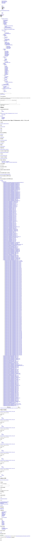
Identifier (5, 60)
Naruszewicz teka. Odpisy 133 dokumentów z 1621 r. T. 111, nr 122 (13, 347)
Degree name (8, 46)
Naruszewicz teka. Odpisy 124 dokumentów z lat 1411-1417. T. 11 (11, 189)
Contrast (3, 7)
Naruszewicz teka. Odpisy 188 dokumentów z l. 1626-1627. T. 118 (11, 359)
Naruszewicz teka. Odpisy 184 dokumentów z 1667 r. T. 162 (10, 390)
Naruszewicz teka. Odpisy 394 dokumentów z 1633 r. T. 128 (10, 366)
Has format (6, 68)
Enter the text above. (6, 104)
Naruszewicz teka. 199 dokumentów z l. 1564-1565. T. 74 (10, 233)
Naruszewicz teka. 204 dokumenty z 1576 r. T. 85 (9, 241)
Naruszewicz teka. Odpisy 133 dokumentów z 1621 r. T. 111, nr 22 (13, 276)
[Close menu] (0, 11)
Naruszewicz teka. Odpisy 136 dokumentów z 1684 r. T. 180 (10, 400)
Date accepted (6, 52)
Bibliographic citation (7, 62)
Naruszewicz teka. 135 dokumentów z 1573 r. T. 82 (9, 239)
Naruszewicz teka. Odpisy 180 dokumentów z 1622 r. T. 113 (10, 356)
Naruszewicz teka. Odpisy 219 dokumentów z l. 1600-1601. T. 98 (11, 250)
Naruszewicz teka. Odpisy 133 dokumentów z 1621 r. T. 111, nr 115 (13, 342)
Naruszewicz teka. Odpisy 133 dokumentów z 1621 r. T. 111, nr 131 (13, 353)
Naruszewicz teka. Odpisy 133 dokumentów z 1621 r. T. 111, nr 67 (13, 308)
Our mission (4, 86)
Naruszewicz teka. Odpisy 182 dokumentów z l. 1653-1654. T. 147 (11, 379)
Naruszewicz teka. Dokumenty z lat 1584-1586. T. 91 (10, 245)
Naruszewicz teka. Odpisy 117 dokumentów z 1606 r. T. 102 (10, 253)
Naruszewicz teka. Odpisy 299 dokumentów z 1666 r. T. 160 (10, 388)
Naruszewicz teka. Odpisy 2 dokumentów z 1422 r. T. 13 (10, 190)
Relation (5, 64)
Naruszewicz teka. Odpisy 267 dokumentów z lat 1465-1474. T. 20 (11, 195)
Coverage (5, 37)
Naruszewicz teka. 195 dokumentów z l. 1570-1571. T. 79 (10, 237)
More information (9, 537)
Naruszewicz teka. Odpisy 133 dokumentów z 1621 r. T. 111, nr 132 (13, 354)
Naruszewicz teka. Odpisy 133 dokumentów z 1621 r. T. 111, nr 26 (13, 279)
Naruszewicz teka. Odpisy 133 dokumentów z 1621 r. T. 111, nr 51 (13, 297)
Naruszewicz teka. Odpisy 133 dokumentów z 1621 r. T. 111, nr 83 (13, 319)
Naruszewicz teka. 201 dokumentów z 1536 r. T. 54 (9, 219)
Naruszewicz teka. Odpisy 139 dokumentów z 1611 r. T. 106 (10, 256)
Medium (6, 59)
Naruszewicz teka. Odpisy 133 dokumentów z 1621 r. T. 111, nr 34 (13, 285)
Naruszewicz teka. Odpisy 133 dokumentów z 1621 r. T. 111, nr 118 (13, 344)
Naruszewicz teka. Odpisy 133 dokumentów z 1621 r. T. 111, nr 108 (13, 337)
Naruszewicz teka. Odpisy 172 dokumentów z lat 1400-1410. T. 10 (11, 188)
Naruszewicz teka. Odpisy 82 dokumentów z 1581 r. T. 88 (10, 243)
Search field (1, 93)
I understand (12, 537)
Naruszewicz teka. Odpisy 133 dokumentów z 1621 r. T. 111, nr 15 (13, 271)
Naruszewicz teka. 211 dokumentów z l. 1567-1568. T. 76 (10, 235)
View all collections (4, 517)
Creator (4, 34)
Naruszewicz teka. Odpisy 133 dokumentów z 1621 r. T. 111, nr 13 (13, 270)
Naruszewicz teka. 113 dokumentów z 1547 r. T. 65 (9, 227)
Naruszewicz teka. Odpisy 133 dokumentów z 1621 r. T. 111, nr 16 (13, 272)
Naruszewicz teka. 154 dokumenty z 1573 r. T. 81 (9, 238)
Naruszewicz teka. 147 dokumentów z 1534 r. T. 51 (9, 217)
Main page (2, 508)
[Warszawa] (1, 134)
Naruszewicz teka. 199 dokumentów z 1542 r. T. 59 (9, 223)
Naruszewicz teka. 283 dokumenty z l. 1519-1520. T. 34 (10, 205)
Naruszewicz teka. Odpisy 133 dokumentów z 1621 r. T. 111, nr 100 (13, 331)
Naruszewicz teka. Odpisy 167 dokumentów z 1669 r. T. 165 (10, 392)
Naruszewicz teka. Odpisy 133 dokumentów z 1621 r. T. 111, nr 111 (13, 339)
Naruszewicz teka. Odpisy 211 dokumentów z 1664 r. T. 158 (10, 387)
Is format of (6, 69)
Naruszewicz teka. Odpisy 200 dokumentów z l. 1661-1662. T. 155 (11, 385)
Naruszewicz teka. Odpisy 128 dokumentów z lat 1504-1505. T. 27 (11, 200)
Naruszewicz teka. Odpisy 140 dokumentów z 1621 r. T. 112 (10, 355)
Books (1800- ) (4, 512)
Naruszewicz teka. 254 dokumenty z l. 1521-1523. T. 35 (10, 206)
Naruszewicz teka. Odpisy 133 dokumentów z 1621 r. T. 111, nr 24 (13, 278)
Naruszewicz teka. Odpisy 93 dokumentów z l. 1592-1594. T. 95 (11, 248)
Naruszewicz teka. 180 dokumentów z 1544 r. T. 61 (9, 224)
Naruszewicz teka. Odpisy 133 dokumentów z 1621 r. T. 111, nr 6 (13, 265)
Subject (5, 35)
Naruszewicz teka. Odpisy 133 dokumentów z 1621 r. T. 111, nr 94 (13, 327)
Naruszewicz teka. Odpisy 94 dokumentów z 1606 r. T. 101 (10, 252)
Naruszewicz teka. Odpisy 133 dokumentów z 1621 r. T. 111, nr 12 (13, 269)
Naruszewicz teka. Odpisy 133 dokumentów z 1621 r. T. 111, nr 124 (13, 348)
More (1, 476)
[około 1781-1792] (2, 126)
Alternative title (7, 32)
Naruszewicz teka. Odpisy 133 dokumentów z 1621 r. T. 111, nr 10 (13, 268)
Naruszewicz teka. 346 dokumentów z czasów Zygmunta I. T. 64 (11, 226)
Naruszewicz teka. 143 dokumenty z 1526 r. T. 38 (9, 208)
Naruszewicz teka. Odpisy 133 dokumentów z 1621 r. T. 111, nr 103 (13, 333)
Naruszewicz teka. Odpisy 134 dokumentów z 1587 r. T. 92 (10, 246)
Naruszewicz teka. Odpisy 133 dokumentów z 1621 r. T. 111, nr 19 (13, 274)
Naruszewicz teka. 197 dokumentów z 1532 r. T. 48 (9, 215)
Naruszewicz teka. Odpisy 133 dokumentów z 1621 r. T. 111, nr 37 (13, 287)
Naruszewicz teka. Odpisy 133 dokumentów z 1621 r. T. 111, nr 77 (13, 315)
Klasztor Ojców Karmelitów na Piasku (10, 29)
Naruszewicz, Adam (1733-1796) (4, 123)
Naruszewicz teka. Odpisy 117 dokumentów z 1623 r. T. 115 (10, 357)
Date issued (6, 53)
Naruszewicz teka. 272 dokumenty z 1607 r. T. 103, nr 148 (7, 411)
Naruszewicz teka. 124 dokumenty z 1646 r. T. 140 (9, 374)
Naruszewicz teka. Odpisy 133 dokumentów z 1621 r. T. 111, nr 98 (13, 330)
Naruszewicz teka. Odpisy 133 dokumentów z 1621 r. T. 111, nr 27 (13, 280)
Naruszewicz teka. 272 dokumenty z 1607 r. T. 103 (9, 254)
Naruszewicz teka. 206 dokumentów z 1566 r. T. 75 (9, 234)
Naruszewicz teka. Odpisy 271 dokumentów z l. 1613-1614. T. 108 (11, 257)
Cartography (3, 514)
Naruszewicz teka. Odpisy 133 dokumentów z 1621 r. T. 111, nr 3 (13, 263)
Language (4, 63)
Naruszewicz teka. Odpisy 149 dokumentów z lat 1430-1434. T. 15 (11, 192)
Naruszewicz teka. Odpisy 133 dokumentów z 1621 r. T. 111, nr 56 (13, 300)
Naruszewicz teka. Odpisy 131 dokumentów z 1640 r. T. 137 (10, 372)
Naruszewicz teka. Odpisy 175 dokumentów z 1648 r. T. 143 (10, 376)
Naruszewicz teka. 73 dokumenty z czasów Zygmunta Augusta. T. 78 (12, 236)
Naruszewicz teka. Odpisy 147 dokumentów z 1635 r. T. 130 (10, 367)
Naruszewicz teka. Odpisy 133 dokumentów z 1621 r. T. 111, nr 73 (13, 312)
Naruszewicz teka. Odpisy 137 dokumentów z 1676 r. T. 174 (10, 398)
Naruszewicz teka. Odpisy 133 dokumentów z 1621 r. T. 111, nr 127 (13, 350)
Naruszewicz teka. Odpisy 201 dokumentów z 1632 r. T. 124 (10, 363)
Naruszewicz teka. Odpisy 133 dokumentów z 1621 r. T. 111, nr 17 (13, 273)
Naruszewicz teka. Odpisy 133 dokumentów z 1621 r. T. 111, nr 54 (13, 299)
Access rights (6, 76)
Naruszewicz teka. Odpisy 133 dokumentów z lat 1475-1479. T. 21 (11, 196)
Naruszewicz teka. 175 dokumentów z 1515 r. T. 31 (9, 203)
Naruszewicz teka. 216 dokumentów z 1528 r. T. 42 (9, 211)
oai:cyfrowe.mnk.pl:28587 (3, 140)
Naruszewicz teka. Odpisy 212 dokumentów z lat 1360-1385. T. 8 (11, 187)
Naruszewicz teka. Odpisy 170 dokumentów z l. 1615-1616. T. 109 (11, 258)
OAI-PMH (1, 180)
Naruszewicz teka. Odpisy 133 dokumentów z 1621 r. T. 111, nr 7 (13, 266)
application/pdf (2, 137)
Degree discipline (9, 47)
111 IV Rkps (1, 143)
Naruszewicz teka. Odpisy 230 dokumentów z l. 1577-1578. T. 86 (11, 242)
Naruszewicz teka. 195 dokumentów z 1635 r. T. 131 (10, 368)
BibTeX (3, 111)
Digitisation (6, 81)
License (6, 77)
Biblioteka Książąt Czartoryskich (4, 152)
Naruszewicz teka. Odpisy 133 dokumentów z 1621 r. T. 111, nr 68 (13, 309)
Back (1, 16)
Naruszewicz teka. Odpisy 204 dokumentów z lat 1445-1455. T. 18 (11, 194)
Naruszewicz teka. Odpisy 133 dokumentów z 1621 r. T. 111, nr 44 (13, 292)
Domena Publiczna (2, 146)
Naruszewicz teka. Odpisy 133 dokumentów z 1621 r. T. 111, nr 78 (13, 316)
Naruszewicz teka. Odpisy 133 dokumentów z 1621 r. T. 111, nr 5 (13, 264)
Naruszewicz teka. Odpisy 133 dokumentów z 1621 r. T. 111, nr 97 (13, 329)
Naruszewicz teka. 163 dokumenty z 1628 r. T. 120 (9, 360)
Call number (6, 61)
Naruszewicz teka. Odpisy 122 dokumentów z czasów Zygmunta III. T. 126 (12, 364)
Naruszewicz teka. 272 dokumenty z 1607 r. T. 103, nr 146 (7, 427)
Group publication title (8, 33)
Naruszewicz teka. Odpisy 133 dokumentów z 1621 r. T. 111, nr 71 (13, 311)
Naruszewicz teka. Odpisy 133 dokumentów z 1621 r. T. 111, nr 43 (13, 291)
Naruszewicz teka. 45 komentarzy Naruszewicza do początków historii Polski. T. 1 (13, 182)
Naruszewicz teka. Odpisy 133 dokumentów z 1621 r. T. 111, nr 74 (13, 313)
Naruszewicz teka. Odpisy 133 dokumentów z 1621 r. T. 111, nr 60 (13, 303)
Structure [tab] (3, 118)
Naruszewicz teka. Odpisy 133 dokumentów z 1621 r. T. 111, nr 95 (13, 328)
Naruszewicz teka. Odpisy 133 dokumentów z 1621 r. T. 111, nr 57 (13, 301)
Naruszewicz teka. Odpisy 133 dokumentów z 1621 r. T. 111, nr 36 (13, 286)
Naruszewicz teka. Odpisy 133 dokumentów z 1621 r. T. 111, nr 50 (13, 296)
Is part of (6, 66)
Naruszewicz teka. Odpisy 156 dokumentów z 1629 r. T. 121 (10, 361)
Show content (3, 114)
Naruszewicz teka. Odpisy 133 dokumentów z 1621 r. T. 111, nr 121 (13, 346)
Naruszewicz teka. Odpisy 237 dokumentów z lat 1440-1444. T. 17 (11, 193)
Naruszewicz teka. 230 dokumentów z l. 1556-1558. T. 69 (10, 230)
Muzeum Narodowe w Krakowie (4, 149)
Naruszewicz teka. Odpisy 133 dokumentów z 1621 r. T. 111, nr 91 (13, 325)
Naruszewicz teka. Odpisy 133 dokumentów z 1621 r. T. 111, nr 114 (13, 341)
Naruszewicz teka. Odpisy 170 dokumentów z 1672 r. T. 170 (10, 395)
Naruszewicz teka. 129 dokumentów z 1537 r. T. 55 (9, 220)
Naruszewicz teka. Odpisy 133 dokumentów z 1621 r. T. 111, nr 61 (13, 304)
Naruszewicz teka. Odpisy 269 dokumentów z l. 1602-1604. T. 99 (11, 251)
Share (2, 15)
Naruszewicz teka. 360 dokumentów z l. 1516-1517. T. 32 (10, 204)
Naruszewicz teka (4, 181)
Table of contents (7, 42)
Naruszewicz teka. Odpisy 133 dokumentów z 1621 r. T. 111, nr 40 (13, 289)
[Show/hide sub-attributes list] (3, 60)
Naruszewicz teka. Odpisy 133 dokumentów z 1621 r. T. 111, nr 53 (13, 298)
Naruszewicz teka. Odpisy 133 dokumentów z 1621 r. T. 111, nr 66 (13, 307)
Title (4, 31)
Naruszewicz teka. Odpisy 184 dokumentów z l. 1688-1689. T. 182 (11, 401)
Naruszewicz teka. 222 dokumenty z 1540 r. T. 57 (9, 221)
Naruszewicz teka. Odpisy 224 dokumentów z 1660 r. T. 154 (10, 384)
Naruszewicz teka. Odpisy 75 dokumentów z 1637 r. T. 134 (10, 370)
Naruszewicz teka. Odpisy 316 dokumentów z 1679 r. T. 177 (10, 405)
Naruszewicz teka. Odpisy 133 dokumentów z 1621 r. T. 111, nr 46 (13, 293)
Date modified (7, 54)
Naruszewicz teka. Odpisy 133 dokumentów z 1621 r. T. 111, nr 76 (13, 314)
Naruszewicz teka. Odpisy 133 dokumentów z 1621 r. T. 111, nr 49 (13, 295)
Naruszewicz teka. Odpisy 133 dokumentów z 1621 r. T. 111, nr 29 (13, 281)
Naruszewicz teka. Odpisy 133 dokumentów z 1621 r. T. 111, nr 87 (13, 322)
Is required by (6, 73)
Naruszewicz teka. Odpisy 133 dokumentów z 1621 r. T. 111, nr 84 (13, 320)
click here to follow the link (3, 155)
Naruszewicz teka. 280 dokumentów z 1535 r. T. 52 (9, 218)
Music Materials (5, 22)
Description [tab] (3, 117)
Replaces (6, 71)
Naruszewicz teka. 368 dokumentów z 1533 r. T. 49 (9, 216)
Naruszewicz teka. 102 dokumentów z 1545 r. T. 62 (9, 225)
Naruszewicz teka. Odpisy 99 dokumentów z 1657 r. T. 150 (10, 381)
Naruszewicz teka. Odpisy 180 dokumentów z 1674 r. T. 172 (10, 397)
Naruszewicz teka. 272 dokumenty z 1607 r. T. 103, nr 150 (7, 460)
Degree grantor (8, 48)
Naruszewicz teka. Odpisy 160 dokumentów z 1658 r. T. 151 (10, 382)
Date (5, 49)
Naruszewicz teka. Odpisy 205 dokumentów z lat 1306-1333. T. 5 (11, 185)
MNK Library (2, 503)
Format (5, 57)
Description (5, 40)
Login (2, 9)
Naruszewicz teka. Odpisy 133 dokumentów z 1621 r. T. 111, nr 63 (13, 305)
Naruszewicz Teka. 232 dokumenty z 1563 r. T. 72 (9, 232)
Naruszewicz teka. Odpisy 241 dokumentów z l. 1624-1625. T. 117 (11, 358)
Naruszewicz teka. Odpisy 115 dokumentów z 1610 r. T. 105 (10, 255)
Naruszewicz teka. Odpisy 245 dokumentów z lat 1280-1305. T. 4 (11, 184)
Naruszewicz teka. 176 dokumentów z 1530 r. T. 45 (9, 213)
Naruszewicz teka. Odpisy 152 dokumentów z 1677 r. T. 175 (10, 399)
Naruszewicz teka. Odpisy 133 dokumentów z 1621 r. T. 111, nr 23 (13, 277)
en (2, 5)
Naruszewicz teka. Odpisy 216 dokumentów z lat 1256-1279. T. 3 (11, 183)
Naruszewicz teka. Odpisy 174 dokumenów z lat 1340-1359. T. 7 (11, 186)
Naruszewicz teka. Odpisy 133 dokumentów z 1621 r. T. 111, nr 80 (13, 317)
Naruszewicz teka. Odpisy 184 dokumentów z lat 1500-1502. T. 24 (11, 198)
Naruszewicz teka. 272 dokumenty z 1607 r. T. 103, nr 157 (7, 468)
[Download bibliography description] (0, 416)
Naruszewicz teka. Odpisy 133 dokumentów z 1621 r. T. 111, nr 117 (13, 343)
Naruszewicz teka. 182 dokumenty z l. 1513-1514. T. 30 (10, 202)
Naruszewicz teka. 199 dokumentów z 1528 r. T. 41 (9, 210)
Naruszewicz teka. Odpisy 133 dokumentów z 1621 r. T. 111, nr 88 (13, 323)
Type (4, 56)
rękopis (1, 129)
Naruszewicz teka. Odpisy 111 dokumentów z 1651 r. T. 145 (10, 378)
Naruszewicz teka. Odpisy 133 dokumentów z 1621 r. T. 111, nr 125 (13, 349)
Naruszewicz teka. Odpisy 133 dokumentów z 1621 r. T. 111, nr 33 (13, 284)
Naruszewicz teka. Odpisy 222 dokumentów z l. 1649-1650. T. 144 (11, 377)
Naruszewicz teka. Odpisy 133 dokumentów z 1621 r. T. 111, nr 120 (13, 345)
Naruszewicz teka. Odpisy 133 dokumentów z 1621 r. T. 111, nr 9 (13, 267)
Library (6, 26)
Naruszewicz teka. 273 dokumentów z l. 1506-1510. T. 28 (10, 201)
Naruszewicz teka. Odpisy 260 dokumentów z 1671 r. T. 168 (10, 394)
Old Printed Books (4, 511)
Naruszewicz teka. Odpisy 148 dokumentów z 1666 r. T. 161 (10, 389)
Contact (6, 79)
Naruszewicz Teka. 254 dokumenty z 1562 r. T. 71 (9, 231)
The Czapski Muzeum (7, 27)
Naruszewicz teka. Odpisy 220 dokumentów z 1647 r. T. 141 (10, 375)
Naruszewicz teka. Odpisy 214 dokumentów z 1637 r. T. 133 (10, 369)
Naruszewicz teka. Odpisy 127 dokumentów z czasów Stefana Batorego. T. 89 (13, 244)
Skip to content (4, 2)
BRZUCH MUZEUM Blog (3, 502)
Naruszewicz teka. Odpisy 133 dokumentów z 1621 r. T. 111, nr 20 (13, 275)
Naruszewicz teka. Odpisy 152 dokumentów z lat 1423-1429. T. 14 (11, 191)
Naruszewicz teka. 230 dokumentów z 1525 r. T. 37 (9, 207)
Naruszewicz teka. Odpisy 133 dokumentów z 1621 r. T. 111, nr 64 (13, 306)
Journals (4, 21)
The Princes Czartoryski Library (9, 25)
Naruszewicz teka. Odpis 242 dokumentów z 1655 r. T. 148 (10, 380)
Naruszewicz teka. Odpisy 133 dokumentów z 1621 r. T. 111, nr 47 (13, 294)
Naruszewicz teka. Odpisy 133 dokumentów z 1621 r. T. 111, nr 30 (13, 282)
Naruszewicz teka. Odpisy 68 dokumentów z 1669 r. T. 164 (10, 391)
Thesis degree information (9, 44)
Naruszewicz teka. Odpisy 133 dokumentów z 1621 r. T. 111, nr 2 (13, 262)
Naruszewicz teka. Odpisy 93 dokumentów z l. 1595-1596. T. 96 (11, 249)
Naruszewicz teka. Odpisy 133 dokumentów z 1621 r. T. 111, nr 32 (13, 283)
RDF (1, 177)
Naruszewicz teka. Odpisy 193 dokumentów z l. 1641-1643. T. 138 (11, 373)
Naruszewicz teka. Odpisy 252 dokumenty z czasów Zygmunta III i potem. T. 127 (13, 365)
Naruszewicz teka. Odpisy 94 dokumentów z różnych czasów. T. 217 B (12, 404)
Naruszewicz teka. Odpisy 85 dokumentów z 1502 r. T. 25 (10, 199)
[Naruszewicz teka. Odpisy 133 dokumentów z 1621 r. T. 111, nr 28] (8, 113)
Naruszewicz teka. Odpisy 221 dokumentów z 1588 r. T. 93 (10, 247)
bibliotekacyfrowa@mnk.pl (3, 498)
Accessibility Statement (5, 528)
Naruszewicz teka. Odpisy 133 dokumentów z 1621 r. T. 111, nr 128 (13, 351)
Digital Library (4, 161)
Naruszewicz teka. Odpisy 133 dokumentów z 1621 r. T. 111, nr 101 (13, 332)
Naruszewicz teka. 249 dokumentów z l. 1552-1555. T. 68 (10, 229)
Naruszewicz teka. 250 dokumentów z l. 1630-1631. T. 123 (10, 362)
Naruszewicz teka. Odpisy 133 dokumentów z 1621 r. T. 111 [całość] (13, 260)
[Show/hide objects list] (3, 24)
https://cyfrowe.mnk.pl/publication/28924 (5, 174)
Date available (7, 55)
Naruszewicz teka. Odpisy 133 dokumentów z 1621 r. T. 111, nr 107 (13, 336)
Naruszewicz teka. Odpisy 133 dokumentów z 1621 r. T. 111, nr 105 (13, 335)
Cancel (1, 105)
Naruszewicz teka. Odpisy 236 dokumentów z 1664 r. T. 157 (10, 386)
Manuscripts (4, 23)
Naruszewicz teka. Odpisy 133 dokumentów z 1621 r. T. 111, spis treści (14, 261)
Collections (3, 18)
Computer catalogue (5, 84)
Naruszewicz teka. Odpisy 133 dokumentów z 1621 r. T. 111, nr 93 (13, 326)
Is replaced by (6, 72)
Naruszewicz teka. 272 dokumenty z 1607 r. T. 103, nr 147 (7, 419)
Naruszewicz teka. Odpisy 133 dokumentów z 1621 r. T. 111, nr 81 (13, 318)
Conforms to (6, 74)
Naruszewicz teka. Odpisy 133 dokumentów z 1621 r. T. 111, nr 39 (13, 288)
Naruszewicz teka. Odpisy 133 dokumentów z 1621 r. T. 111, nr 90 (13, 324)
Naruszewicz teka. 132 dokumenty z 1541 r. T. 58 (9, 222)
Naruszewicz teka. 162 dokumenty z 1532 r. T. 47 (9, 214)
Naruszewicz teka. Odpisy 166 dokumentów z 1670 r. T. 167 (10, 393)
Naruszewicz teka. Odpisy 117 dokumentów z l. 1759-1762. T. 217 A (12, 403)
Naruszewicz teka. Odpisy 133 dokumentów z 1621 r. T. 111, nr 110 (13, 338)
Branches (5, 24)
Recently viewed (5, 88)
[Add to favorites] (0, 456)
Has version (6, 67)
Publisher (3, 524)
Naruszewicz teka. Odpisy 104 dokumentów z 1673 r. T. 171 (10, 396)
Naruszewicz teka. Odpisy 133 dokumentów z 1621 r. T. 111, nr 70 (13, 310)
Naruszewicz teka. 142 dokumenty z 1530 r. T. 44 (9, 212)
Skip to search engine (4, 1)
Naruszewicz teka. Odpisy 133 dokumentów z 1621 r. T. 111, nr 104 (13, 334)
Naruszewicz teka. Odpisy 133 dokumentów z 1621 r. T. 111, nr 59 (13, 302)
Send (3, 105)
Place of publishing (7, 43)
